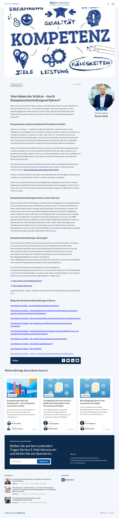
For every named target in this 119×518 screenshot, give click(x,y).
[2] (47, 228)
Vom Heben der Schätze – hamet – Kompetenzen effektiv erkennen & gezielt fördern (41, 353)
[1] (68, 220)
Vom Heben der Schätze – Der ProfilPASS (25, 349)
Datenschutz (103, 512)
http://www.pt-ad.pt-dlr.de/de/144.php (27, 281)
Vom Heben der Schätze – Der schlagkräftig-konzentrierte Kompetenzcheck (38, 339)
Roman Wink (101, 116)
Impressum (111, 512)
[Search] (108, 3)
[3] (54, 231)
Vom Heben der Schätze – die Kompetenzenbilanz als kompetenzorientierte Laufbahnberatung (45, 318)
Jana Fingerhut (54, 423)
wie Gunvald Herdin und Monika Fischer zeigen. (41, 170)
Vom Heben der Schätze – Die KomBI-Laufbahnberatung (31, 344)
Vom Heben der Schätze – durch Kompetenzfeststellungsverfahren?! (34, 306)
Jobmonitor (63, 480)
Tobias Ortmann (17, 429)
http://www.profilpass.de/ (22, 286)
